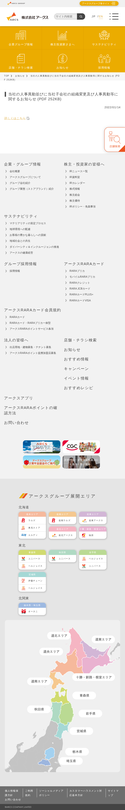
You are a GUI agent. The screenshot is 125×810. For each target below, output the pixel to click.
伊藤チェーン (35, 581)
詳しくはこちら (15, 118)
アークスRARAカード (84, 264)
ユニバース (34, 558)
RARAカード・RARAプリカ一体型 (30, 323)
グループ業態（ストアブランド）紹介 (32, 188)
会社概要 (15, 171)
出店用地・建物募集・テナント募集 (30, 347)
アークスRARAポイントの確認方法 (30, 410)
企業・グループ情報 (22, 164)
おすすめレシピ (78, 388)
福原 (91, 535)
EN (101, 16)
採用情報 (104, 67)
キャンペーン (76, 369)
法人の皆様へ (16, 340)
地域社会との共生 (20, 240)
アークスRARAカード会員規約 (32, 310)
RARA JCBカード (79, 288)
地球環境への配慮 (20, 229)
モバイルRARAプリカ (82, 276)
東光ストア (34, 528)
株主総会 (74, 194)
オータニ (33, 611)
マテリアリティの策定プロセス (28, 223)
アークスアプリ (18, 398)
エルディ (33, 535)
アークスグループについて (25, 177)
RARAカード (17, 317)
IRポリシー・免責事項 (82, 206)
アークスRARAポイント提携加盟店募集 (33, 353)
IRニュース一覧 (78, 171)
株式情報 (74, 188)
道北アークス (66, 535)
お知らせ (62, 67)
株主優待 (74, 200)
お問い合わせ (16, 423)
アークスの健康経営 (21, 252)
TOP (6, 76)
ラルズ (31, 520)
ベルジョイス (35, 566)
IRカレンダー (77, 183)
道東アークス (96, 520)
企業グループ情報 (21, 44)
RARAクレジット (79, 282)
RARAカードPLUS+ (81, 294)
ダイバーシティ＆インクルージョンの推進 (34, 246)
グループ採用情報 (20, 264)
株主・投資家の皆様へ (84, 164)
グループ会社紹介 (20, 183)
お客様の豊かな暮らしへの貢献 (28, 235)
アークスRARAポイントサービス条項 (32, 328)
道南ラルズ (65, 520)
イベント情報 (76, 378)
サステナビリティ (104, 44)
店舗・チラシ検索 (21, 67)
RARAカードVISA (80, 300)
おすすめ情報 (76, 359)
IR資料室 (74, 177)
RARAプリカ (77, 271)
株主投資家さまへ (62, 44)
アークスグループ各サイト (95, 3)
